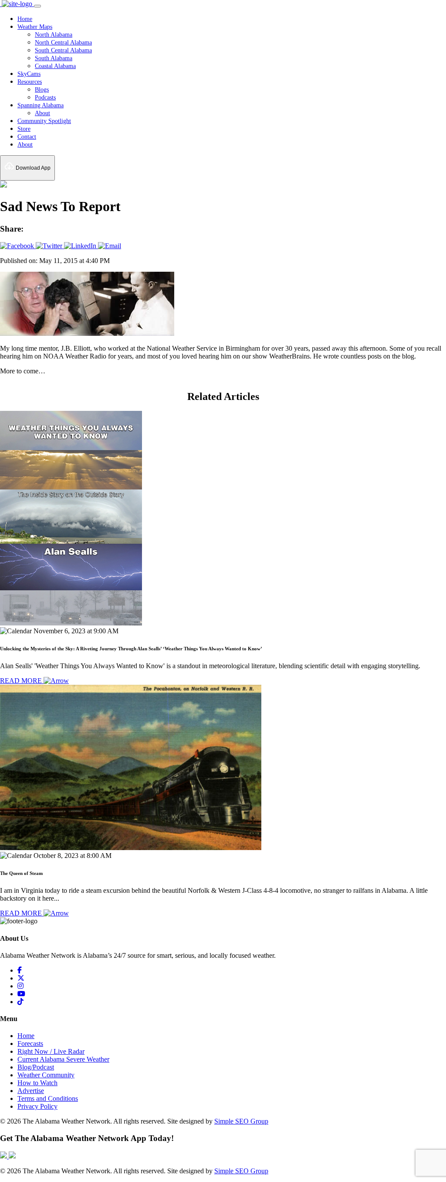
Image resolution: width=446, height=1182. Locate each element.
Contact (26, 136)
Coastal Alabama (55, 66)
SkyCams (29, 74)
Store (23, 129)
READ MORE (22, 680)
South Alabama (53, 58)
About (42, 113)
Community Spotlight (44, 121)
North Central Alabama (63, 42)
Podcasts (45, 97)
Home (24, 19)
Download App (32, 168)
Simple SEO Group (241, 1121)
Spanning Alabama (40, 105)
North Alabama (53, 34)
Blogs (42, 89)
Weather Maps (34, 27)
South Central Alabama (63, 50)
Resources (29, 82)
